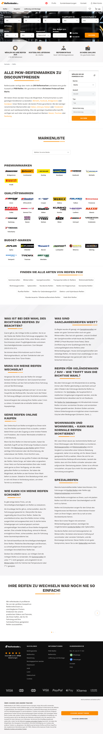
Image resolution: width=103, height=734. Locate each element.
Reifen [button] (5, 9)
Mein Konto (97, 3)
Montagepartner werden (35, 661)
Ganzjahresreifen (43, 280)
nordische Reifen (74, 527)
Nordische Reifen (46, 286)
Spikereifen (31, 286)
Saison (22, 31)
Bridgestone (53, 101)
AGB (28, 668)
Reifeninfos (31, 654)
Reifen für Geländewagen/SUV (44, 291)
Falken (33, 107)
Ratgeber (17, 9)
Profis (54, 3)
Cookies (29, 679)
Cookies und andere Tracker (33, 721)
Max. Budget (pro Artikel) (59, 30)
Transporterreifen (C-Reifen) (64, 280)
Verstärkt (75, 37)
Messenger (77, 659)
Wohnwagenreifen (17, 286)
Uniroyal (40, 107)
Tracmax (58, 113)
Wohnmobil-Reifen (86, 280)
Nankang (7, 116)
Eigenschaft (40, 31)
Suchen (91, 35)
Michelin (36, 101)
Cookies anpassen (80, 718)
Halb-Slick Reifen (70, 297)
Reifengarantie (32, 651)
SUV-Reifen (71, 392)
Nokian (47, 107)
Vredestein (59, 107)
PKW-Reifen (52, 651)
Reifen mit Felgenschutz (65, 286)
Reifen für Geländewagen (67, 402)
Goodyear (8, 104)
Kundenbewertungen (68, 3)
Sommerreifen (14, 280)
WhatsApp (76, 655)
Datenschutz (31, 675)
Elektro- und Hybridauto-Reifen (72, 291)
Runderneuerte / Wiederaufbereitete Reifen (42, 297)
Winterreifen (28, 280)
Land (28, 672)
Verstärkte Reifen (85, 286)
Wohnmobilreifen (80, 447)
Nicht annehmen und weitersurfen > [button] (91, 699)
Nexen (51, 113)
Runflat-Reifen (23, 291)
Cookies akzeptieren (79, 713)
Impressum (31, 665)
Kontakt (83, 3)
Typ (74, 99)
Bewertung (30, 658)
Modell (75, 90)
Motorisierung (78, 108)
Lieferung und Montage (32, 9)
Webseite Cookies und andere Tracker (15, 729)
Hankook (43, 101)
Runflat (75, 33)
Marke (6, 31)
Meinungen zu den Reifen (24, 448)
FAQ (71, 667)
